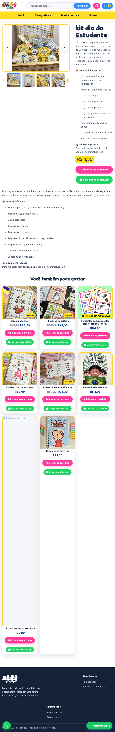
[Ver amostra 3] (43, 80)
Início (21, 15)
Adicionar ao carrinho (94, 169)
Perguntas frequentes (93, 686)
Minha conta (70, 15)
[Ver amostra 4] (58, 80)
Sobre (93, 15)
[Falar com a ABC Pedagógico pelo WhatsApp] (7, 725)
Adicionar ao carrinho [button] (20, 332)
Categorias (43, 15)
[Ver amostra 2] (28, 80)
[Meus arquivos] (96, 6)
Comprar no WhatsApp (96, 179)
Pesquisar (82, 5)
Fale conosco (89, 681)
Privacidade (53, 717)
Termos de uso (55, 712)
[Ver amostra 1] (13, 80)
